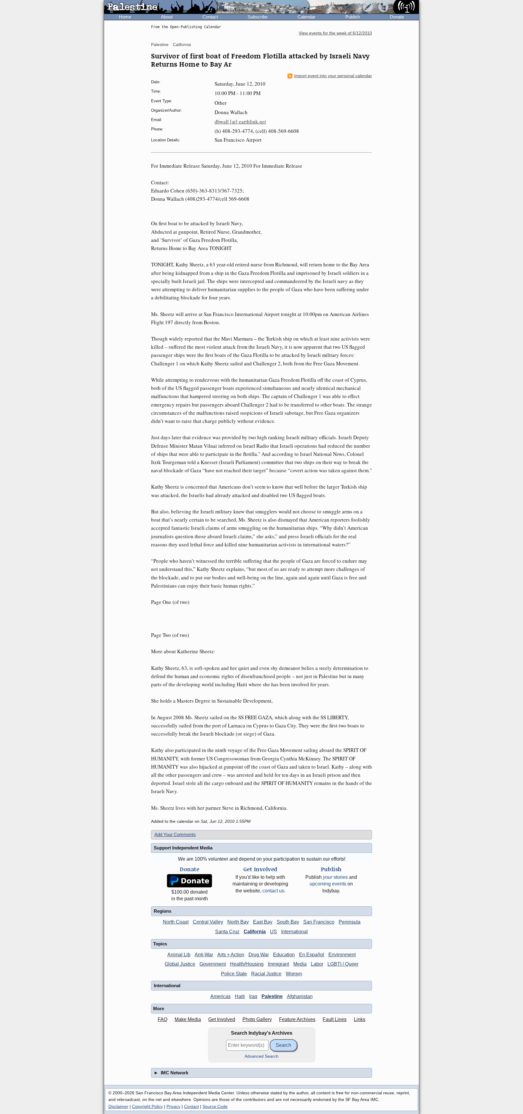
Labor (317, 964)
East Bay (262, 921)
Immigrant (278, 964)
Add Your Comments (175, 834)
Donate (397, 16)
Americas (220, 996)
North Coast (176, 921)
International (294, 931)
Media (300, 964)
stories (335, 877)
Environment (342, 954)
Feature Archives (297, 1019)
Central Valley (208, 921)
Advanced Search (261, 1056)
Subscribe (258, 16)
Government (212, 964)
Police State (234, 973)
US (273, 931)
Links (359, 1019)
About (167, 16)
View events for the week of (335, 33)
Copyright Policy (147, 1106)
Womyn (294, 973)
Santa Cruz (227, 931)
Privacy (173, 1106)
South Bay (288, 921)
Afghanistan (300, 996)
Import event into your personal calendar (333, 76)
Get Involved (221, 1019)
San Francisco (318, 921)
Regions (162, 911)
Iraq (253, 996)
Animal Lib (178, 954)
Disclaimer (118, 1106)
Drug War (258, 954)
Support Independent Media (183, 847)
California (182, 44)
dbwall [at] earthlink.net (240, 121)
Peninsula (349, 921)
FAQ (162, 1019)
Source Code (215, 1106)
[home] (160, 7)
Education (284, 954)
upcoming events (328, 883)
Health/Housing (247, 964)
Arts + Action (230, 954)
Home (125, 16)
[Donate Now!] (189, 881)
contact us (273, 890)
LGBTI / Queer (342, 964)
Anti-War (204, 954)
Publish (352, 16)
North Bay (238, 921)
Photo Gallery (257, 1019)
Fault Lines (335, 1019)
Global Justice (180, 964)
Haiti (240, 996)
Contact (210, 16)
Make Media (188, 1019)
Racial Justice (266, 973)
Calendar (306, 16)
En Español (311, 954)
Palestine (160, 44)
